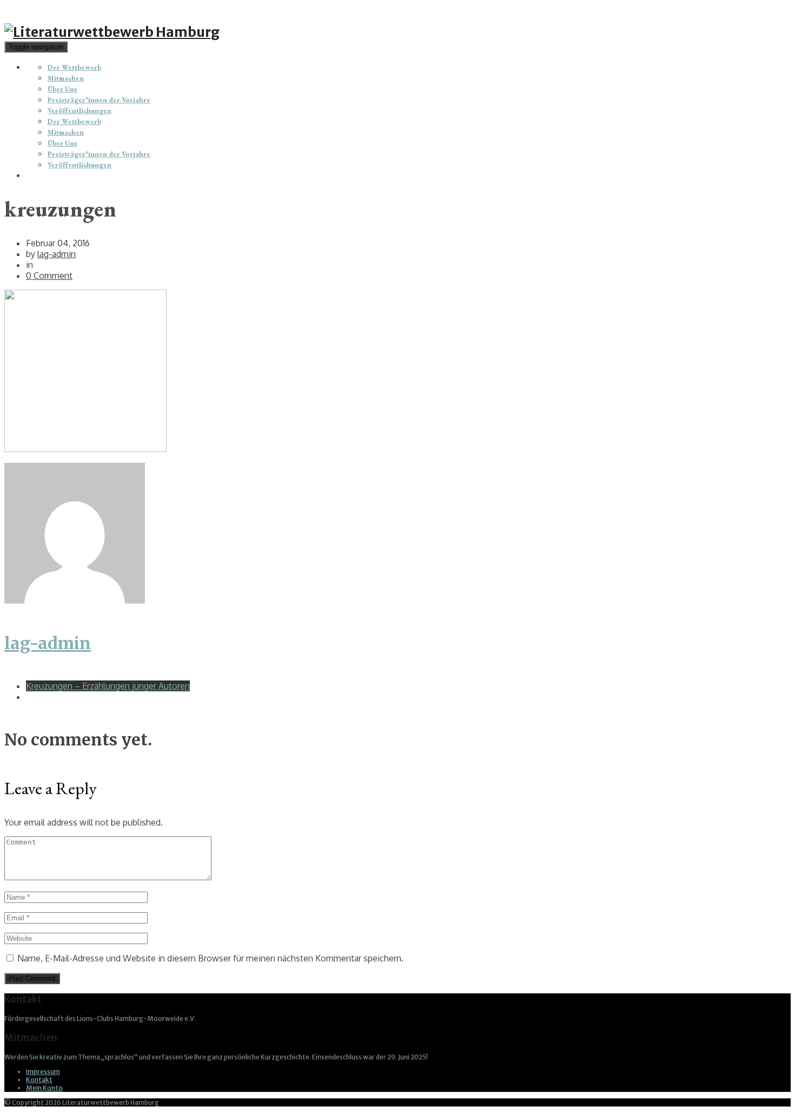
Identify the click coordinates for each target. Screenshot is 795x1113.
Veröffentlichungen (79, 110)
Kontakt (39, 1080)
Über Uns (62, 89)
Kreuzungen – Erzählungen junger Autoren (108, 685)
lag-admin (56, 253)
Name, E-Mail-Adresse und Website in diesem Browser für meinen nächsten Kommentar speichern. (210, 958)
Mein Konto (44, 1088)
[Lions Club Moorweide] (112, 32)
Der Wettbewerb (74, 67)
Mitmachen (66, 78)
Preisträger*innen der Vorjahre (99, 99)
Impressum (43, 1072)
